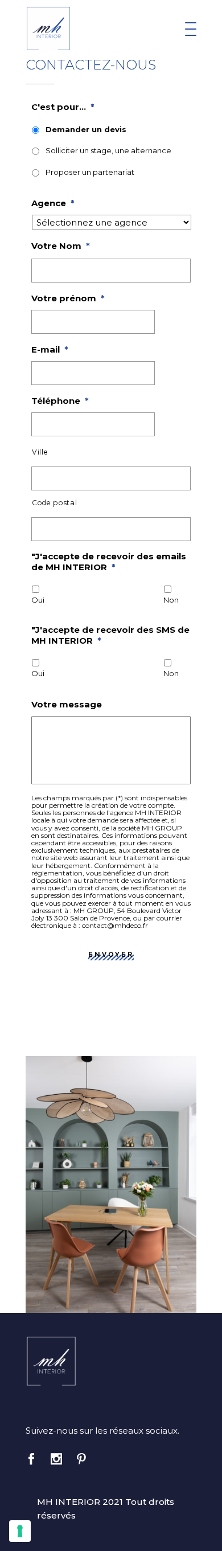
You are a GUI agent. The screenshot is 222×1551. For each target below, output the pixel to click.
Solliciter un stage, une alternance (108, 150)
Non (171, 599)
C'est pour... (62, 106)
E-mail (49, 349)
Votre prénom (68, 298)
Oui (37, 599)
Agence (53, 203)
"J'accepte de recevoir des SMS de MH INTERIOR (110, 635)
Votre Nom (60, 245)
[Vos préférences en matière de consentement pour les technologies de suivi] (20, 1531)
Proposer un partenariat (90, 172)
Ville (40, 452)
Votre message (66, 704)
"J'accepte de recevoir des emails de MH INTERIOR (108, 562)
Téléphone (60, 400)
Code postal (54, 502)
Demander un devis (86, 129)
